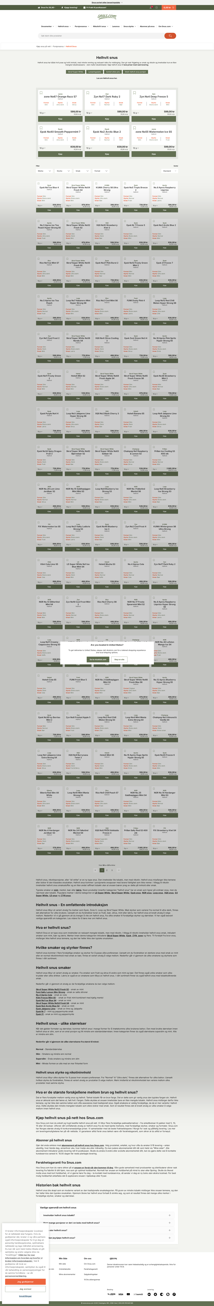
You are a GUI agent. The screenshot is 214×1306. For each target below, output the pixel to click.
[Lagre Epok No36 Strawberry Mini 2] (154, 372)
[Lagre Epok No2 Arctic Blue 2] (87, 128)
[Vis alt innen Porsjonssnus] (88, 26)
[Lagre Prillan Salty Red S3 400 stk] (125, 826)
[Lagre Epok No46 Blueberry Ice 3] (96, 522)
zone (140, 935)
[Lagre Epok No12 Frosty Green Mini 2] (125, 259)
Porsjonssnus (81, 26)
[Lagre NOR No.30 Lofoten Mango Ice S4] (154, 638)
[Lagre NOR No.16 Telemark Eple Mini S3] (67, 638)
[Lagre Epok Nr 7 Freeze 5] (125, 221)
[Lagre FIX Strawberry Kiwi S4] (154, 826)
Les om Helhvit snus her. (107, 78)
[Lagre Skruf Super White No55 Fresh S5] (67, 259)
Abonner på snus (147, 26)
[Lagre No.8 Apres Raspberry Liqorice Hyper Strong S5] (154, 598)
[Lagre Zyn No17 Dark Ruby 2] (87, 92)
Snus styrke (129, 26)
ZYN (134, 935)
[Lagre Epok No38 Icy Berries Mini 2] (39, 713)
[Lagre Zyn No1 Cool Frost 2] (39, 334)
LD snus (53, 895)
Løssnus (116, 26)
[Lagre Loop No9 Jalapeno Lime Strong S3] (154, 409)
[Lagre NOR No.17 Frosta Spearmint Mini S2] (125, 598)
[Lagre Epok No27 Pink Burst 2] (96, 259)
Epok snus (136, 893)
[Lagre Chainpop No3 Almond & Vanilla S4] (154, 713)
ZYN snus (66, 895)
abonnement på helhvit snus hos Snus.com (83, 1145)
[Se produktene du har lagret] (157, 7)
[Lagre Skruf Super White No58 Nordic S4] (67, 334)
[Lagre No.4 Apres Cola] (125, 560)
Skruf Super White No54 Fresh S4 (52, 1003)
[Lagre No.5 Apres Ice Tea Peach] (39, 296)
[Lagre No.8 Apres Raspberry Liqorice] (154, 183)
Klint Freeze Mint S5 (46, 997)
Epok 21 (40, 1014)
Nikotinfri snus (99, 26)
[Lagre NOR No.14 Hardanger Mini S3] (154, 789)
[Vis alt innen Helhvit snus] (70, 26)
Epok (128, 935)
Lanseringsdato (94, 72)
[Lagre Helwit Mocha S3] (96, 560)
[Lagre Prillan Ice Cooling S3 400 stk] (154, 447)
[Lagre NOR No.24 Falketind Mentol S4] (67, 826)
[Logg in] (151, 7)
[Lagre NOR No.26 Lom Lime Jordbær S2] (39, 485)
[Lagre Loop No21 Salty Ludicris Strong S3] (67, 522)
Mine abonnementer (67, 1274)
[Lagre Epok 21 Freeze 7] (154, 259)
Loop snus (158, 893)
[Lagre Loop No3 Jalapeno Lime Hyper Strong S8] (67, 409)
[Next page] (119, 870)
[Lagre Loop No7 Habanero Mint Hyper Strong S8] (67, 296)
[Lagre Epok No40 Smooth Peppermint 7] (41, 128)
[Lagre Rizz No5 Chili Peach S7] (96, 789)
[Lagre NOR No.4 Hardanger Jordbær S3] (39, 826)
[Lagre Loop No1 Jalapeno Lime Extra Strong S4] (39, 751)
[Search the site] (170, 36)
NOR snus (147, 893)
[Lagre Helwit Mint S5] (96, 751)
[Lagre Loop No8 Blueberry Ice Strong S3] (96, 485)
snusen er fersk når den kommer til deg (93, 1167)
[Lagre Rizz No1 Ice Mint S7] (39, 259)
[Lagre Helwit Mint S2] (67, 372)
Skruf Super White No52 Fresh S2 (52, 989)
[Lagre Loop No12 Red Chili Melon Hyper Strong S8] (154, 296)
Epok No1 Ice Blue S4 (46, 1000)
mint (56, 890)
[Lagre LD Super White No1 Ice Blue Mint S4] (67, 560)
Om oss (87, 1258)
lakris (78, 890)
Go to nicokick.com (98, 659)
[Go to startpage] (107, 17)
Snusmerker (46, 26)
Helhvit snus (63, 26)
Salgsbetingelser (91, 1274)
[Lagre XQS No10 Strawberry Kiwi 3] (96, 221)
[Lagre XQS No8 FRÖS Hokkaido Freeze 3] (96, 826)
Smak (74, 102)
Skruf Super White (75, 72)
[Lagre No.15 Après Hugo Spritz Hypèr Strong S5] (125, 751)
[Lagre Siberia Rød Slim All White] (39, 789)
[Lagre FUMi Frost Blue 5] (67, 676)
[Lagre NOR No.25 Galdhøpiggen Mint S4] (125, 789)
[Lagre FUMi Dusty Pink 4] (125, 296)
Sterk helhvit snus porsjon (135, 72)
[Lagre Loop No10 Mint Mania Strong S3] (67, 789)
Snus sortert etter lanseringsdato (106, 2)
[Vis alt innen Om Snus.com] (172, 26)
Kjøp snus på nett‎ (43, 46)
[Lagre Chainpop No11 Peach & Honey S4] (125, 638)
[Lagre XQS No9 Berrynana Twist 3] (67, 751)
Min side (62, 1264)
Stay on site (119, 659)
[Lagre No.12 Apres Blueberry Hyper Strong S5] (154, 676)
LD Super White (102, 893)
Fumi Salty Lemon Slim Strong (50, 992)
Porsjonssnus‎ (58, 46)
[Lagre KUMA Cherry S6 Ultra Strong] (96, 183)
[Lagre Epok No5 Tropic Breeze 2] (125, 183)
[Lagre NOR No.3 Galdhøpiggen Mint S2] (96, 676)
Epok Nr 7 (40, 1011)
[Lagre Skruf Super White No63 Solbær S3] (96, 447)
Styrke (60, 102)
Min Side (63, 1258)
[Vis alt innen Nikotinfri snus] (107, 26)
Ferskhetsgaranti (91, 1269)
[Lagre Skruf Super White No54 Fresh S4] (67, 183)
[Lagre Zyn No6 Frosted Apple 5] (67, 713)
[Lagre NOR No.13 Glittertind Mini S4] (39, 598)
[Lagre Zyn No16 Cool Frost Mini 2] (67, 598)
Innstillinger (25, 1296)
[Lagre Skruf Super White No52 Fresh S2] (67, 221)
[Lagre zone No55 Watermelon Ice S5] (134, 128)
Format (46, 102)
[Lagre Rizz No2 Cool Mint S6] (96, 296)
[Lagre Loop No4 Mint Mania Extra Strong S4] (125, 713)
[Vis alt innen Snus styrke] (135, 26)
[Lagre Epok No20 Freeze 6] (154, 751)
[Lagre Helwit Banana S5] (125, 409)
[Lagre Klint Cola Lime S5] (39, 560)
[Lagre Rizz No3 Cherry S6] (96, 598)
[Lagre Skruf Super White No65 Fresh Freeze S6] (125, 372)
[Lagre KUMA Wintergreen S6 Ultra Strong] (154, 522)
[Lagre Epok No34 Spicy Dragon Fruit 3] (39, 447)
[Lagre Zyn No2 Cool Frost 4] (125, 522)
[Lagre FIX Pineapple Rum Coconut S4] (96, 638)
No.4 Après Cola (44, 995)
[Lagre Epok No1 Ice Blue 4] (39, 183)
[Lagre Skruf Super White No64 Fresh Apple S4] (96, 372)
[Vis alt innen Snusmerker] (53, 26)
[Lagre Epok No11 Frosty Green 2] (39, 372)
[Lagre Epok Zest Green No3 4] (125, 334)
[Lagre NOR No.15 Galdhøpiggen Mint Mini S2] (67, 485)
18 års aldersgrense (92, 1279)
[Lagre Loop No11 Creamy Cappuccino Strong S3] (39, 638)
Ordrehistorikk (65, 1269)
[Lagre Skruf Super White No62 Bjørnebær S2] (67, 447)
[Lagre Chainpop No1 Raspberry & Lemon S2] (125, 447)
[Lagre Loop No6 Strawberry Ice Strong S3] (154, 485)
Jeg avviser (25, 1289)
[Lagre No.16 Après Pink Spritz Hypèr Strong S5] (154, 334)
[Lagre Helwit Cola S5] (39, 676)
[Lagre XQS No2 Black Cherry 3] (96, 409)
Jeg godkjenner (25, 1281)
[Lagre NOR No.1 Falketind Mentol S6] (125, 485)
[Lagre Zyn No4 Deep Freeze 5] (134, 92)
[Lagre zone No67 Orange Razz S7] (41, 92)
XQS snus (169, 893)
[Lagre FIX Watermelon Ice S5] (39, 522)
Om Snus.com (165, 26)
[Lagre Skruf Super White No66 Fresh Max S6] (125, 676)
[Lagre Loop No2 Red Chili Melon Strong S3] (96, 713)
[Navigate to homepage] (143, 1257)
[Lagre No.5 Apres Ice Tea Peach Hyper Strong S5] (39, 221)
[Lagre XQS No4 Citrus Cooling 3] (96, 334)
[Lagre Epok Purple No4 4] (39, 409)
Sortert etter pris (113, 72)
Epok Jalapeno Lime (45, 1008)
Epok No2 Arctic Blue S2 (48, 1006)
